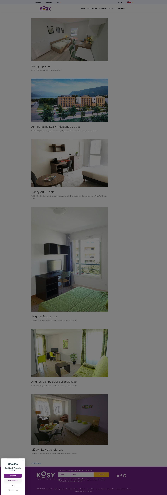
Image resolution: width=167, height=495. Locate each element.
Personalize (12, 481)
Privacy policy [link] (13, 490)
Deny (13, 485)
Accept (13, 476)
